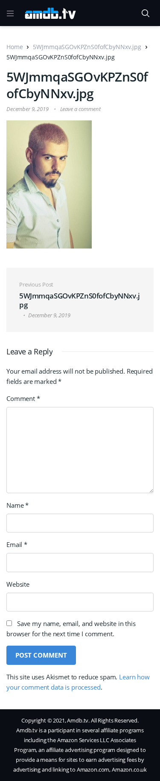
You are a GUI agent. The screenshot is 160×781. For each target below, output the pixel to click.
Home (14, 47)
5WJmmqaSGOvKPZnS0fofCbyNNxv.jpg (87, 47)
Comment (23, 398)
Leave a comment (80, 109)
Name (17, 505)
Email (16, 544)
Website (17, 584)
